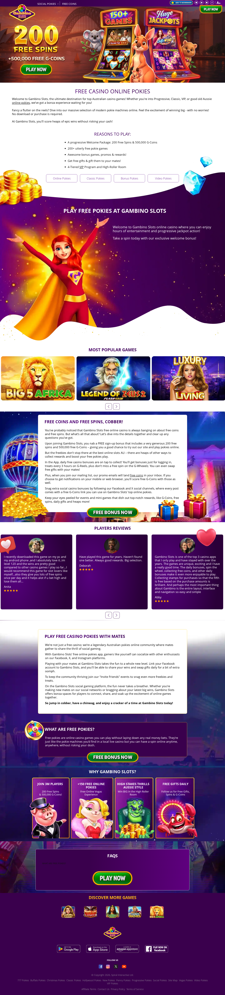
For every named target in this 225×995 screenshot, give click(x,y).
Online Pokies (62, 178)
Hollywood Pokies (91, 980)
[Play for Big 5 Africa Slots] (157, 921)
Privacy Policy (118, 989)
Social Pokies (160, 980)
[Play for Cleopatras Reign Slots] (112, 921)
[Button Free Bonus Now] (112, 757)
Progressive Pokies (142, 980)
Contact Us (103, 989)
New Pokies (109, 980)
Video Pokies (163, 178)
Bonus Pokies (129, 178)
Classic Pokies (95, 178)
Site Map (173, 980)
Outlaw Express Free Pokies (188, 379)
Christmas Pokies (56, 980)
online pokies (21, 103)
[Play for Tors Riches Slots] (134, 921)
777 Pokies (23, 980)
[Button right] (116, 615)
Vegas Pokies (186, 980)
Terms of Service (135, 989)
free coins (136, 475)
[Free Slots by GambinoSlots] (22, 21)
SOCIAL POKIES (46, 4)
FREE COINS (69, 4)
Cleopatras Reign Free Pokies (113, 379)
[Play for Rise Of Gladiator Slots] (90, 921)
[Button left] (108, 615)
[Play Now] (210, 9)
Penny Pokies (123, 980)
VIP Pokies (112, 983)
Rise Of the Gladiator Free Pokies (38, 379)
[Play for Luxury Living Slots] (68, 921)
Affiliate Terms (89, 989)
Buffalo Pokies (37, 980)
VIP (81, 167)
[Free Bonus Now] (112, 512)
